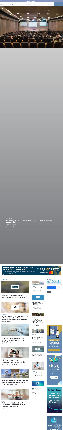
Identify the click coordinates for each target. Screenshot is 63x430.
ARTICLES (28, 4)
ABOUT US (43, 4)
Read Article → (10, 227)
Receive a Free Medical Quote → (31, 1)
